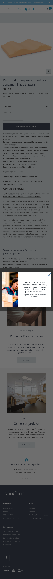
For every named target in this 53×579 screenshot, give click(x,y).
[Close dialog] (49, 274)
